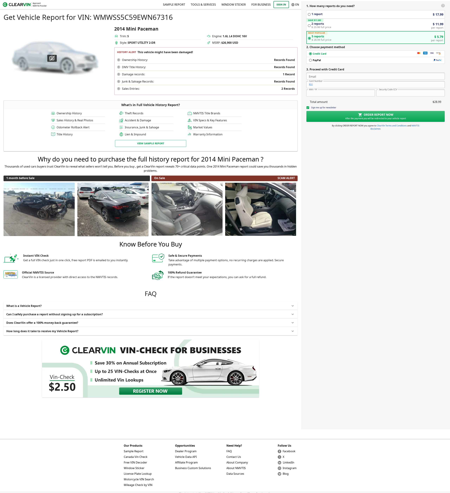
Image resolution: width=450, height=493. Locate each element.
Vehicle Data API (186, 457)
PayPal (317, 60)
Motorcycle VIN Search (139, 479)
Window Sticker (233, 4)
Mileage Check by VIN (138, 485)
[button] (118, 59)
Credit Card (319, 53)
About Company (237, 462)
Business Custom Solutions (193, 468)
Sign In (281, 4)
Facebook (289, 451)
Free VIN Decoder (135, 462)
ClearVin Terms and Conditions (392, 125)
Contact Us (233, 457)
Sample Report (133, 451)
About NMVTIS (236, 468)
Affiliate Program (186, 462)
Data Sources (235, 474)
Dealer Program (186, 451)
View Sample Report (150, 143)
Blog (286, 474)
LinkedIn (288, 462)
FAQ (229, 451)
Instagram (290, 468)
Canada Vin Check (135, 457)
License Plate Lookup (138, 474)
